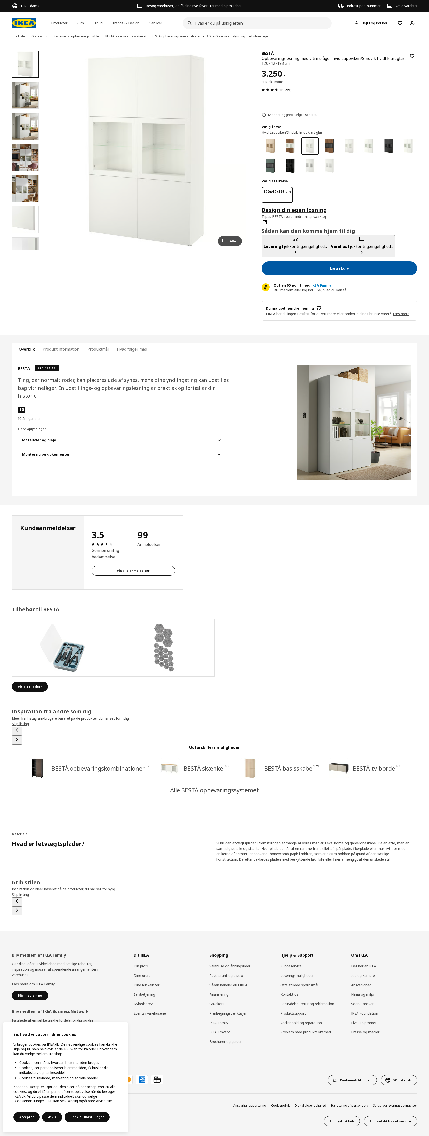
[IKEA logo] (24, 23)
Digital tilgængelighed (310, 1105)
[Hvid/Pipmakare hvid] (369, 146)
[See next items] (17, 740)
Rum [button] (80, 23)
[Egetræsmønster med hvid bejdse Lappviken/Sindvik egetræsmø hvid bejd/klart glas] (270, 146)
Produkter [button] (59, 23)
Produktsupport (293, 1013)
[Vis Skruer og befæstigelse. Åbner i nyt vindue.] (164, 648)
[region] (146, 150)
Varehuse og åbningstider (229, 966)
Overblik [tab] (27, 349)
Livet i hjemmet (364, 1022)
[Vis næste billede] (236, 150)
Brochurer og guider (225, 1041)
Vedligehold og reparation (301, 1022)
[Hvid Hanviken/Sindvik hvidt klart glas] (349, 146)
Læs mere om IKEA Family (33, 984)
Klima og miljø (362, 994)
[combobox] (256, 23)
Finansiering (218, 994)
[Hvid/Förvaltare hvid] (408, 146)
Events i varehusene (150, 1013)
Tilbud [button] (98, 23)
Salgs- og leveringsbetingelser (395, 1105)
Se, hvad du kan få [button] (331, 290)
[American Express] (142, 1079)
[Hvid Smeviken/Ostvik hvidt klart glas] (329, 166)
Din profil (141, 966)
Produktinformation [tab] (61, 349)
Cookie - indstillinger (87, 1117)
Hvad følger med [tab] (132, 349)
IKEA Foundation (364, 1013)
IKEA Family (218, 1022)
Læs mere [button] (401, 313)
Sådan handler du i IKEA (228, 985)
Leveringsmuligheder (297, 975)
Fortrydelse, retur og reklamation (307, 1003)
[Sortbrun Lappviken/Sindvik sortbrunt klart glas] (388, 146)
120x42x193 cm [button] (276, 63)
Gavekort (216, 1003)
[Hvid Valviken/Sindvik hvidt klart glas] (310, 166)
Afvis (52, 1117)
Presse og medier (365, 1032)
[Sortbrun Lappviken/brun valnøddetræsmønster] (329, 146)
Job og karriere (363, 975)
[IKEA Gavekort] (157, 1079)
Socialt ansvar (362, 1003)
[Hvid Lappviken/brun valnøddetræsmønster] (290, 146)
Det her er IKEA (363, 966)
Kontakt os (289, 994)
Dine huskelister (146, 985)
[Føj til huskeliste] (412, 56)
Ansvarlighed (361, 985)
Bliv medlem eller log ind (293, 290)
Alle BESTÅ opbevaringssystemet (214, 790)
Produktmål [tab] (98, 349)
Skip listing (20, 723)
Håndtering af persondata (349, 1105)
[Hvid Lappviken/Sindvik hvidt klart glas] (310, 146)
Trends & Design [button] (125, 23)
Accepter (26, 1117)
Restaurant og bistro (226, 975)
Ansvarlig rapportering (249, 1105)
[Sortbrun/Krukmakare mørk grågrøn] (270, 166)
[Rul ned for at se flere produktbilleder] (25, 250)
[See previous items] (17, 731)
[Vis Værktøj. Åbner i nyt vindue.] (62, 648)
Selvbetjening (144, 994)
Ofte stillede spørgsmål (299, 985)
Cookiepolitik (280, 1105)
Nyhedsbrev (143, 1003)
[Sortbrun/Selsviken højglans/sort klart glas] (290, 166)
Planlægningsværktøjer (228, 1013)
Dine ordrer (143, 975)
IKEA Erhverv (219, 1032)
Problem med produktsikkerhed (305, 1032)
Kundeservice (291, 966)
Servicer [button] (155, 23)
